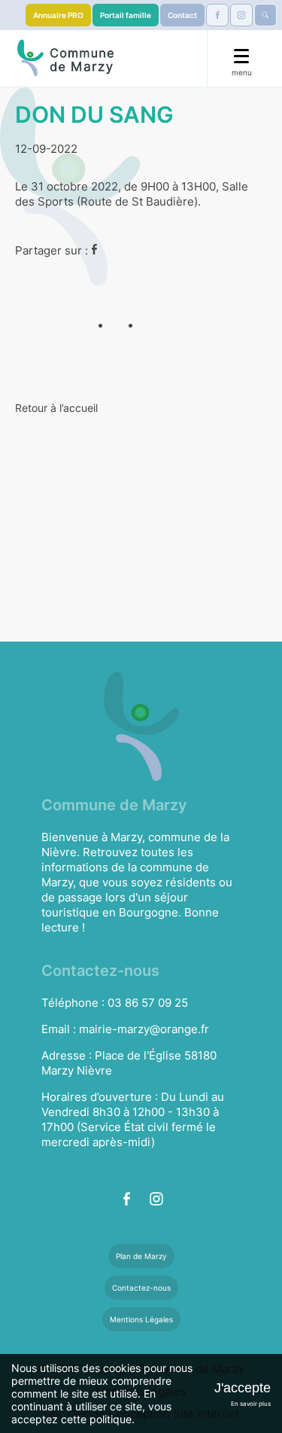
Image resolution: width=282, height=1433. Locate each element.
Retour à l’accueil (56, 407)
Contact (182, 15)
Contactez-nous (141, 1287)
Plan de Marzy (141, 1256)
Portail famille (125, 15)
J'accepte (242, 1387)
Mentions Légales (141, 1319)
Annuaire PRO (58, 15)
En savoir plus (251, 1403)
